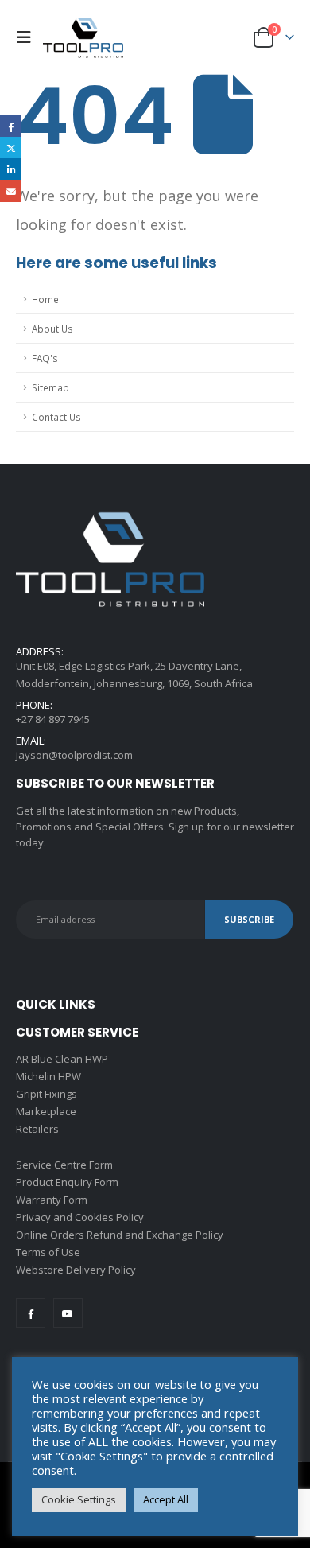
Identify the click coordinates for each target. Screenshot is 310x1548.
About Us (52, 328)
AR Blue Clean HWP (62, 1059)
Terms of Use (48, 1252)
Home (45, 299)
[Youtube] (68, 1313)
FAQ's (45, 358)
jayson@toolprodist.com (74, 755)
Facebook (10, 126)
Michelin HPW (48, 1076)
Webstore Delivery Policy (76, 1269)
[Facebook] (30, 1313)
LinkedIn (10, 169)
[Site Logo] (83, 37)
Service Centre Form (64, 1164)
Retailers (37, 1129)
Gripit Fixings (46, 1094)
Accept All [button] (165, 1499)
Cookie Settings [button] (78, 1499)
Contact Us (56, 416)
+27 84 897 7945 (53, 719)
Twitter (10, 147)
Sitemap (50, 387)
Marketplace (46, 1111)
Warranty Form (51, 1199)
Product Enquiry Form (67, 1182)
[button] (28, 37)
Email (10, 190)
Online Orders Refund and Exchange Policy (119, 1234)
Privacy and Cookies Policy (80, 1217)
